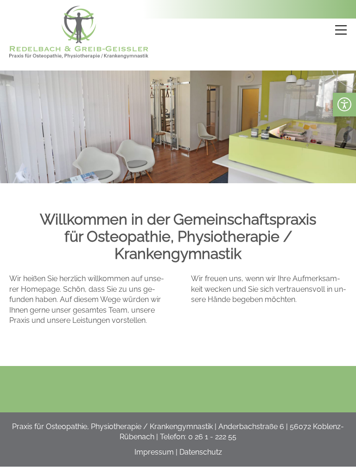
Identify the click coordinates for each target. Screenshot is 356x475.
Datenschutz (200, 452)
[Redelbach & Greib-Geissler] (78, 55)
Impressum (154, 452)
